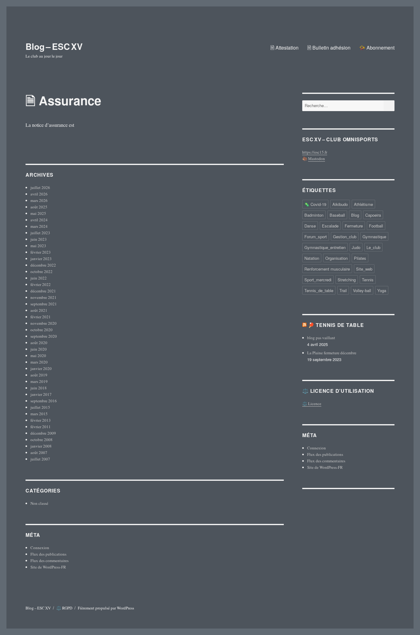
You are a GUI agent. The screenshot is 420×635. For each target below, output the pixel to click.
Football (376, 226)
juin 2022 (38, 278)
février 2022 (40, 284)
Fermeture (354, 226)
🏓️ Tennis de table (336, 324)
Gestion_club (344, 236)
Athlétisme (363, 204)
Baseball (337, 215)
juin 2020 (38, 349)
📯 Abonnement (376, 47)
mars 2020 (39, 362)
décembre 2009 (43, 433)
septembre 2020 (43, 336)
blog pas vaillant (321, 337)
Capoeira (373, 215)
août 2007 (38, 452)
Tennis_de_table (318, 290)
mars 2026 (39, 200)
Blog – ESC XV (54, 46)
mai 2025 (38, 213)
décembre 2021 (43, 291)
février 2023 (40, 252)
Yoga (381, 290)
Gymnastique (374, 236)
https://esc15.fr (314, 152)
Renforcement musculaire (327, 269)
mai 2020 (38, 355)
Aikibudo (340, 204)
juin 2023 (38, 239)
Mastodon (316, 158)
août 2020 (38, 342)
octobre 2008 (41, 439)
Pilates (360, 258)
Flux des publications (48, 554)
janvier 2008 (41, 446)
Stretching (347, 280)
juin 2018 (38, 388)
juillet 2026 (40, 187)
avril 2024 (39, 220)
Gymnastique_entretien (325, 247)
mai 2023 (38, 245)
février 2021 (40, 317)
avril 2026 (39, 194)
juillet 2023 (40, 232)
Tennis (368, 280)
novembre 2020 (43, 323)
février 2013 (40, 420)
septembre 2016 (43, 401)
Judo (356, 247)
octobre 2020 (41, 329)
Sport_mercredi (317, 280)
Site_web (364, 269)
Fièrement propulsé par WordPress (106, 608)
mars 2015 (39, 413)
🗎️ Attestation (284, 47)
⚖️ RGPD (64, 608)
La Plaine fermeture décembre (331, 353)
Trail (343, 290)
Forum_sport (315, 236)
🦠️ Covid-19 (315, 204)
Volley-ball (362, 290)
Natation (311, 258)
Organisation (336, 258)
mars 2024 (39, 226)
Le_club (373, 247)
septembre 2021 (43, 304)
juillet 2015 (40, 407)
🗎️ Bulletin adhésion (329, 47)
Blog (355, 215)
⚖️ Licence (311, 403)
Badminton (313, 215)
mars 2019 (39, 381)
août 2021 (38, 310)
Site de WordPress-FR (48, 567)
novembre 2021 (43, 297)
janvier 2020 (41, 368)
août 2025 (38, 207)
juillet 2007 (40, 459)
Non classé (39, 503)
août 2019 (38, 375)
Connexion (39, 547)
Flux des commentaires (49, 560)
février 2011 (40, 426)
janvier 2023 (41, 258)
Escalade (330, 226)
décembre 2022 (43, 265)
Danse (310, 226)
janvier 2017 (41, 394)
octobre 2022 (41, 271)
